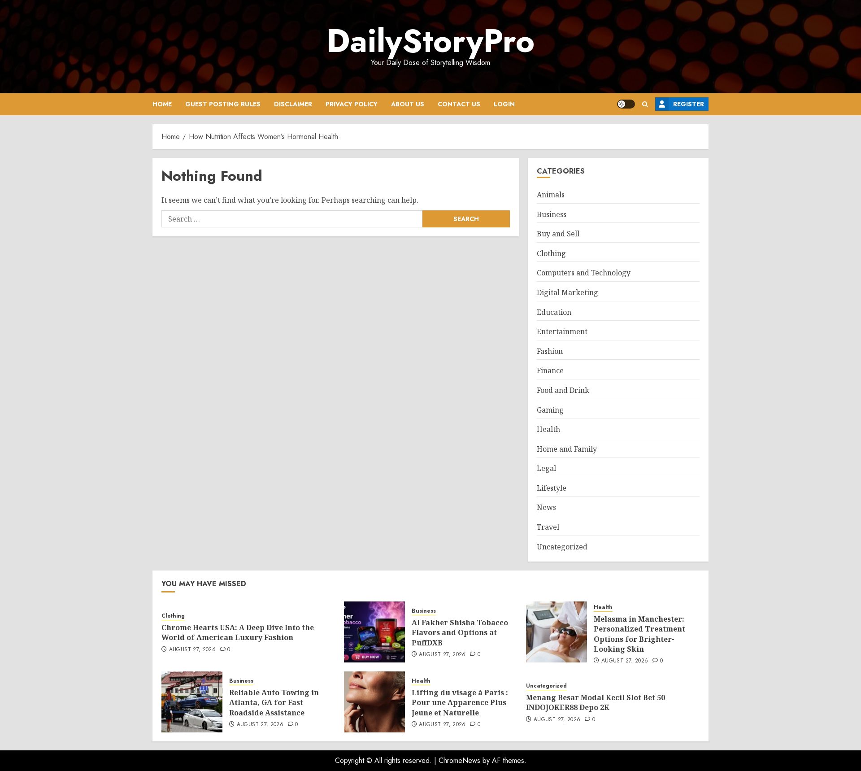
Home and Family (567, 449)
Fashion (550, 351)
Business (551, 214)
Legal (546, 468)
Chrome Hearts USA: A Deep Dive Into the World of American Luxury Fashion (237, 632)
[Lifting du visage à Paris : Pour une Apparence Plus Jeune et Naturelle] (374, 701)
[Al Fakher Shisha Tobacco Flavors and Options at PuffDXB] (374, 631)
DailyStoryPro (430, 40)
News (546, 507)
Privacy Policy (352, 104)
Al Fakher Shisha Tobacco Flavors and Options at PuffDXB (460, 633)
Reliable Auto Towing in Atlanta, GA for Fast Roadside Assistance (274, 703)
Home (162, 104)
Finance (550, 370)
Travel (548, 527)
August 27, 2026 (192, 649)
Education (554, 312)
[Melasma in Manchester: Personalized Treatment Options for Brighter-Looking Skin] (556, 631)
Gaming (550, 410)
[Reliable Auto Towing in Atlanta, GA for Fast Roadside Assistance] (191, 701)
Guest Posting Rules (223, 104)
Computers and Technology (584, 273)
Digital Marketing (567, 292)
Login (504, 104)
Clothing (551, 253)
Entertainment (562, 331)
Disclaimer (293, 104)
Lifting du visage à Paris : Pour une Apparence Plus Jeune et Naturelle (460, 703)
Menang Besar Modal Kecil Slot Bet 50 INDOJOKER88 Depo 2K (595, 702)
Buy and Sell (558, 234)
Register (688, 104)
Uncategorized (562, 547)
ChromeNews (459, 760)
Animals (551, 195)
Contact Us (459, 104)
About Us (407, 104)
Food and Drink (563, 390)
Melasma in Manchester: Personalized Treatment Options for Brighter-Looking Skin (639, 634)
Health (548, 429)
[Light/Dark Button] (626, 104)
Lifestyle (551, 488)
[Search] (645, 104)
